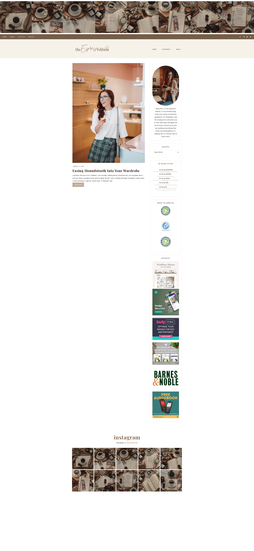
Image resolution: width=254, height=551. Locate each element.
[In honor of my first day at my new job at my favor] (143, 17)
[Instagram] (247, 34)
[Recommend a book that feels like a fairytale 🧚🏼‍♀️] (206, 17)
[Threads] (242, 34)
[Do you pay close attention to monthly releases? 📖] (149, 480)
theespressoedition (130, 443)
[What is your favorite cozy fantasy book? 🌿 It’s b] (111, 17)
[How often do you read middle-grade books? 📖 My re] (48, 17)
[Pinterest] (244, 34)
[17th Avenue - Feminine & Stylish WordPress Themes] (165, 287)
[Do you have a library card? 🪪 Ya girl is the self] (171, 480)
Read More (78, 185)
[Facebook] (240, 34)
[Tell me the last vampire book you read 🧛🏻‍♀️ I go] (238, 17)
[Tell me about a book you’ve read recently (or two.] (79, 17)
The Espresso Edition (92, 48)
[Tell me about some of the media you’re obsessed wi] (174, 17)
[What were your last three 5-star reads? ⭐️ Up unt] (16, 17)
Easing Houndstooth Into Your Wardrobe (106, 170)
